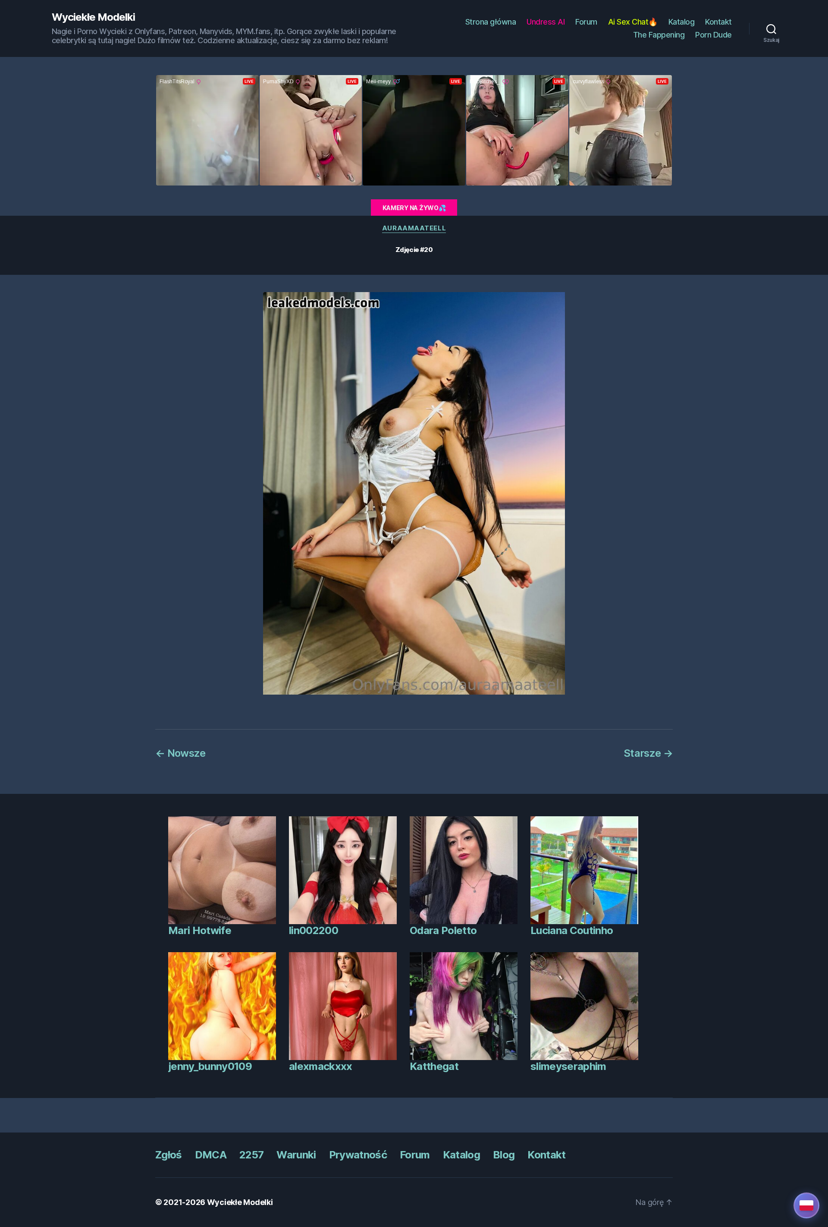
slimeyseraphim (568, 1066)
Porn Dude (713, 34)
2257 (251, 1154)
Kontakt (718, 21)
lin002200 (313, 930)
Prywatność (358, 1154)
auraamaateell (414, 228)
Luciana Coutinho (571, 930)
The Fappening (659, 34)
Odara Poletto (443, 930)
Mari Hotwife (199, 930)
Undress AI (546, 21)
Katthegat (434, 1066)
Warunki (296, 1154)
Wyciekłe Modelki (93, 17)
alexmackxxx (320, 1066)
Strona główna (490, 21)
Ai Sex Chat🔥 (633, 21)
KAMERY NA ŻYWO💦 (414, 207)
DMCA (210, 1154)
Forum (586, 21)
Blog (503, 1154)
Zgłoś (168, 1154)
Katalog (681, 21)
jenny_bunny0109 (210, 1066)
